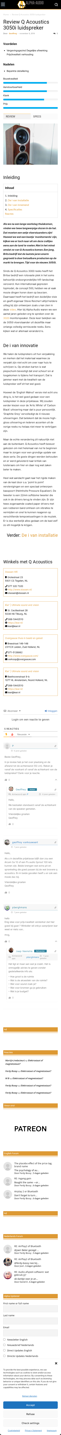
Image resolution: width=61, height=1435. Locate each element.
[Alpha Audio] (30, 4)
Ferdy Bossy (11, 1071)
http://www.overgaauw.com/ (23, 655)
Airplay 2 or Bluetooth (26, 1191)
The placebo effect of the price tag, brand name (33, 1165)
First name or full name (16, 1303)
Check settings (30, 1423)
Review (10, 116)
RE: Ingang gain (22, 1178)
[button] (56, 1363)
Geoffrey (13, 33)
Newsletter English (17, 1339)
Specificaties (15, 209)
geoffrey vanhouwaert (25, 842)
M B (7, 1078)
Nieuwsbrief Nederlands (20, 1345)
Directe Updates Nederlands (22, 1356)
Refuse (30, 1414)
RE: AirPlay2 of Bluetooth (27, 1246)
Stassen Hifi (11, 571)
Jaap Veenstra (24, 951)
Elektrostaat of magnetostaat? (35, 1071)
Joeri (22, 1265)
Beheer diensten (29, 1396)
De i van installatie (18, 200)
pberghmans (19, 907)
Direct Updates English (19, 1350)
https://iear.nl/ (15, 622)
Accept (30, 1405)
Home (6, 14)
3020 (6, 318)
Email (6, 1327)
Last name (8, 1315)
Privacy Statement (33, 1430)
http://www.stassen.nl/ (20, 589)
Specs (37, 116)
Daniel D (24, 1281)
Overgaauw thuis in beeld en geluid (24, 638)
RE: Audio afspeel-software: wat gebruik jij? (31, 1273)
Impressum (52, 1430)
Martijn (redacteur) (15, 1060)
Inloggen (52, 710)
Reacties (9, 214)
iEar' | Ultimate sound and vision (22, 605)
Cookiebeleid (14, 1430)
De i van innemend (18, 205)
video (13, 309)
